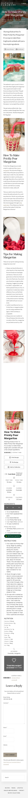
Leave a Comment (14, 23)
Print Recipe (20, 49)
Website (5, 745)
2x (13, 507)
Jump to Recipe (10, 49)
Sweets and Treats (19, 19)
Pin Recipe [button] (15, 462)
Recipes (9, 19)
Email (5, 736)
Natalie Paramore (8, 4)
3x (19, 507)
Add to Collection (15, 467)
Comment (6, 703)
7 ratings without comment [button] (16, 678)
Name (5, 727)
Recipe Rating (6, 697)
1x (7, 507)
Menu (24, 3)
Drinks (4, 19)
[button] (5, 452)
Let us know (10, 667)
